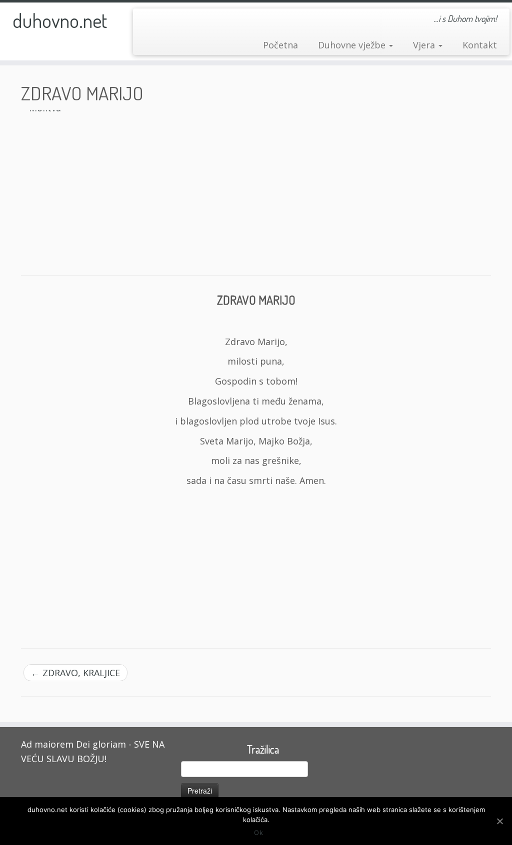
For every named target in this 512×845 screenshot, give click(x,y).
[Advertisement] (256, 563)
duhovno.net (59, 20)
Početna (280, 45)
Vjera (425, 45)
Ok (258, 833)
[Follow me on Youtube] (164, 21)
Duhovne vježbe (353, 45)
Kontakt (479, 45)
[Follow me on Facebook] (148, 21)
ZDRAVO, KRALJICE (75, 673)
